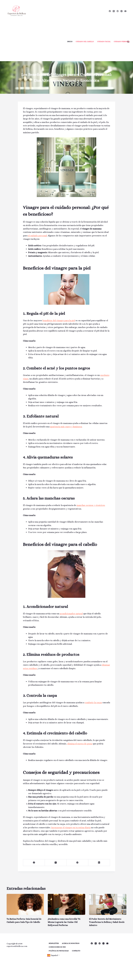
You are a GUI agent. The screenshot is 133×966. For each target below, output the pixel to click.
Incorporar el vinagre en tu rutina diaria (71, 827)
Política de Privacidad (59, 951)
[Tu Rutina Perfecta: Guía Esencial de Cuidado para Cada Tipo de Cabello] (25, 904)
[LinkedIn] (99, 862)
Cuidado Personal (122, 41)
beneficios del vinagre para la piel (59, 320)
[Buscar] (128, 42)
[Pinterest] (118, 11)
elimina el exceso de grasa (79, 743)
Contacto (76, 951)
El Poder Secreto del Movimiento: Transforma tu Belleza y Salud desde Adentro (106, 922)
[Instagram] (121, 11)
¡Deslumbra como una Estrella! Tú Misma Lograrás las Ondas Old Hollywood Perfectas (64, 922)
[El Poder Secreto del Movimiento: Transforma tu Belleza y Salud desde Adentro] (107, 904)
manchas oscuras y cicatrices (91, 505)
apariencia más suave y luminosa (66, 426)
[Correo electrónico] (125, 11)
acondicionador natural (71, 613)
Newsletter (54, 943)
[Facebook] (110, 11)
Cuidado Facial (104, 41)
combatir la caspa (93, 702)
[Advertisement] (33, 41)
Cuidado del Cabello (85, 41)
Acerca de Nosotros (70, 943)
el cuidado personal (37, 235)
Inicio (69, 41)
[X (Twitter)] (114, 11)
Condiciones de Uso (57, 947)
